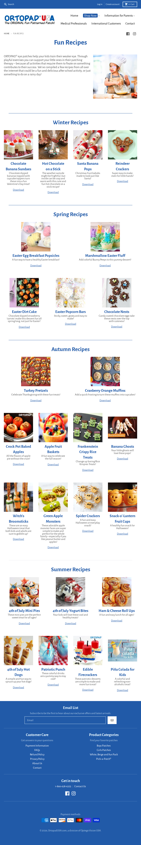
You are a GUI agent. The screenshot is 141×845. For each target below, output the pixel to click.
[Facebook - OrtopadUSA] (128, 33)
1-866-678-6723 (63, 786)
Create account (113, 4)
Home (6, 34)
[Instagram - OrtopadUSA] (134, 33)
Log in (99, 4)
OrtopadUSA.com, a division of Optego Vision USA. (74, 830)
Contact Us (80, 786)
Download (18, 190)
